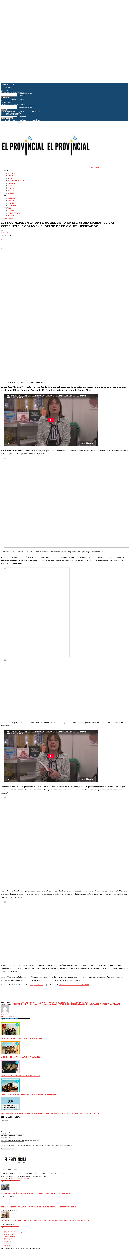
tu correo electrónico (24, 106)
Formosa (11, 177)
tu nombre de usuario (24, 94)
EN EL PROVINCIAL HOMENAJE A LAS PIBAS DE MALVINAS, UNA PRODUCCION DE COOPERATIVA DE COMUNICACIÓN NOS (51, 1113)
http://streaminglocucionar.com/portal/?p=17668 (74, 985)
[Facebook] (3, 242)
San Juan (11, 190)
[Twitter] (10, 242)
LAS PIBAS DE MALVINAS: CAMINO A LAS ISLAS (20, 1076)
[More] (29, 242)
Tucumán (11, 183)
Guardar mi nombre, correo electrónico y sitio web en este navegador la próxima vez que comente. (37, 1145)
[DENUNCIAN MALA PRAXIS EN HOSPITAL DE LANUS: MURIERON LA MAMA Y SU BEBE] (5, 1203)
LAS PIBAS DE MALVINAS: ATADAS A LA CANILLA (21, 1057)
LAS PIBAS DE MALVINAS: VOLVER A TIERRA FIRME (22, 1038)
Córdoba (11, 198)
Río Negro (11, 210)
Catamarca (12, 173)
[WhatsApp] (22, 242)
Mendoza (11, 193)
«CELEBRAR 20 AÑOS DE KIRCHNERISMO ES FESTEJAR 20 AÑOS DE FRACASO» (35, 1193)
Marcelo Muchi (6, 232)
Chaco (10, 175)
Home (6, 170)
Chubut (11, 208)
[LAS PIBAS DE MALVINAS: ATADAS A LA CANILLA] (10, 1053)
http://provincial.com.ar (9, 1016)
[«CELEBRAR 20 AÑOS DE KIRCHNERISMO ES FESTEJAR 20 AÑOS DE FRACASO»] (5, 1190)
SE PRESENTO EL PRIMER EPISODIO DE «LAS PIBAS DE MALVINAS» (28, 1095)
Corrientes (12, 200)
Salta (10, 182)
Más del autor (24, 1018)
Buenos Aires (13, 197)
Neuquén (11, 215)
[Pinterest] (16, 242)
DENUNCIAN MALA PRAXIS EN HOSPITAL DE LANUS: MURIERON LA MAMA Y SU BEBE (38, 1207)
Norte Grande (8, 172)
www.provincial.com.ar (36, 985)
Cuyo (6, 187)
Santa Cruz (12, 212)
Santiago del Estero (16, 180)
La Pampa (11, 203)
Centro (6, 195)
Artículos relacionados (9, 1018)
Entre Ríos (12, 205)
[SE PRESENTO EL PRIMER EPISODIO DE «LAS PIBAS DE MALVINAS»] (10, 1091)
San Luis (11, 192)
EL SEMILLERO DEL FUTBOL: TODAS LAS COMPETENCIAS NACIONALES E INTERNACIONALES (51, 1002)
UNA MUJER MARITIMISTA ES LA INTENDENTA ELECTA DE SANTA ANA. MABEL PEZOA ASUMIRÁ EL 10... (46, 1221)
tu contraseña (22, 95)
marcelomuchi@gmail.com (19, 1178)
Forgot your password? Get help (12, 99)
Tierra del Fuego (14, 213)
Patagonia (7, 207)
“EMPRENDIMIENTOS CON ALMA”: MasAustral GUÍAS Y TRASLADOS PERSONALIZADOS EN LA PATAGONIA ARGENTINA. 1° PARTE (66, 1004)
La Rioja (11, 188)
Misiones (11, 185)
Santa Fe (11, 202)
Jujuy (10, 178)
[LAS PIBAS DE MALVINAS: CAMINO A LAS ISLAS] (10, 1072)
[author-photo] (5, 1013)
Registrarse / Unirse (9, 87)
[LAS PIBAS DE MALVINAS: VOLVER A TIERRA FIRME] (10, 1035)
